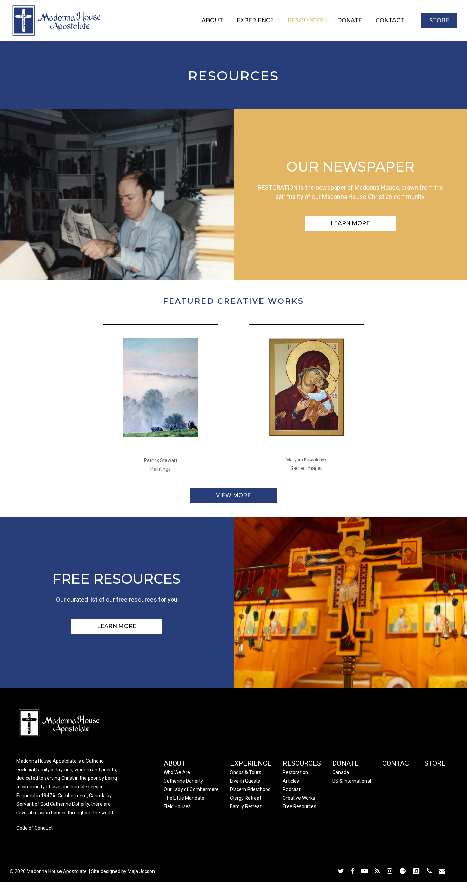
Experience (250, 763)
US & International (351, 781)
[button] (350, 223)
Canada (340, 772)
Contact (397, 763)
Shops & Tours (245, 772)
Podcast (292, 789)
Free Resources (299, 806)
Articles (291, 781)
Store (434, 763)
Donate (345, 763)
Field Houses (177, 806)
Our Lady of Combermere (191, 789)
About (174, 763)
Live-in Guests (245, 781)
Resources (302, 763)
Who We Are (177, 772)
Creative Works (299, 798)
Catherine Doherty (183, 781)
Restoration (295, 772)
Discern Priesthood (250, 789)
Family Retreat (246, 806)
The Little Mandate (184, 798)
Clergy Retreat (245, 798)
